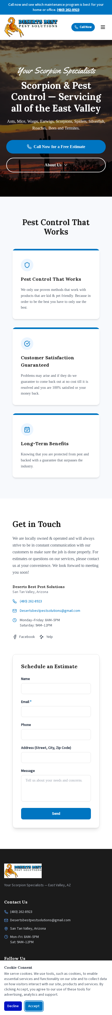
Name (25, 679)
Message (28, 770)
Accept (34, 1006)
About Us (53, 165)
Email (26, 702)
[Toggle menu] (103, 27)
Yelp (49, 636)
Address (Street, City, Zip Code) (46, 747)
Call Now (86, 27)
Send (56, 813)
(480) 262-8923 (68, 10)
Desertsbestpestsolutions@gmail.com (50, 610)
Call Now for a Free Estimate (59, 146)
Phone (26, 724)
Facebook (27, 636)
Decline (13, 1006)
